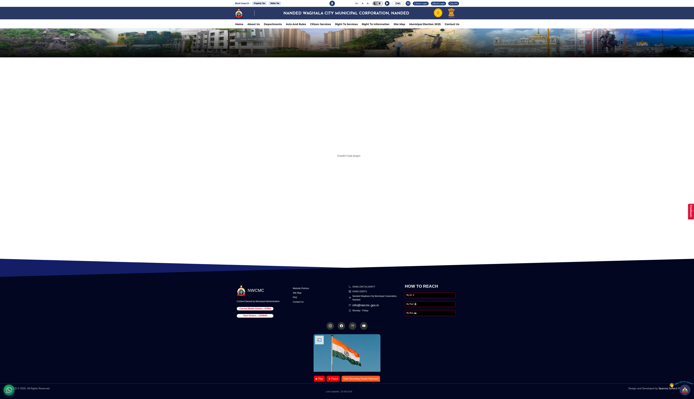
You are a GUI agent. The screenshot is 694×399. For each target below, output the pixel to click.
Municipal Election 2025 (425, 24)
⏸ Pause (333, 378)
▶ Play (319, 378)
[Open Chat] (685, 390)
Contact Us (452, 24)
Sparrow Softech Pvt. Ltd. (673, 388)
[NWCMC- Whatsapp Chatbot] (9, 390)
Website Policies (301, 288)
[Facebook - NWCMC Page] (341, 326)
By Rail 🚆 (411, 304)
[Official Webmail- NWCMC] (352, 326)
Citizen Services (320, 24)
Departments (273, 24)
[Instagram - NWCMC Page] (330, 326)
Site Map (399, 24)
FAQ (295, 297)
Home (239, 24)
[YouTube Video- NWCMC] (364, 326)
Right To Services (346, 24)
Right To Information (375, 24)
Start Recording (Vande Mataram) (360, 378)
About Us (253, 24)
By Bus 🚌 (411, 313)
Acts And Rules (296, 24)
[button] (387, 3)
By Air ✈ (410, 295)
